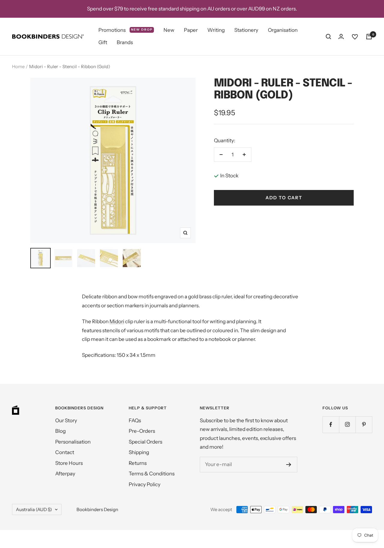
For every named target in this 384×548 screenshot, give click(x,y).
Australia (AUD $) (34, 509)
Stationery (246, 30)
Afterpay (65, 474)
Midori (117, 321)
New (169, 30)
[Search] (328, 36)
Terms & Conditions (152, 474)
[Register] (288, 464)
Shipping (139, 452)
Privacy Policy (144, 484)
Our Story (66, 420)
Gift (102, 43)
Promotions (125, 30)
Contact (64, 452)
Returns (138, 463)
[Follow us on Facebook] (330, 424)
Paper (191, 30)
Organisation (283, 30)
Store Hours (69, 463)
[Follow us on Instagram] (347, 424)
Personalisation (73, 442)
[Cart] (369, 36)
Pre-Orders (142, 431)
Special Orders (145, 442)
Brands (125, 43)
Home (18, 66)
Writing (216, 30)
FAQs (135, 420)
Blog (60, 431)
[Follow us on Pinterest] (364, 424)
